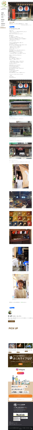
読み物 (10, 352)
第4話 (22, 302)
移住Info (2, 21)
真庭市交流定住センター (12, 422)
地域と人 (2, 17)
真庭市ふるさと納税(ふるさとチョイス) (15, 424)
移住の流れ (2, 20)
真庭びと (2, 16)
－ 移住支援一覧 (3, 23)
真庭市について (3, 15)
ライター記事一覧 (11, 321)
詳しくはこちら (28, 361)
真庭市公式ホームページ (12, 423)
